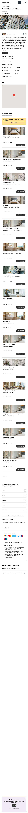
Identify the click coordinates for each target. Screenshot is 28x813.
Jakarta (8, 6)
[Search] (19, 2)
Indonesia (4, 6)
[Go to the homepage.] (6, 2)
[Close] (24, 798)
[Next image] (26, 24)
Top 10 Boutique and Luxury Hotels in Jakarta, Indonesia (13, 573)
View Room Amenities (7, 142)
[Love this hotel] (25, 34)
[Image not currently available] (14, 131)
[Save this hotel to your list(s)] (23, 34)
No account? (14, 808)
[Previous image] (2, 24)
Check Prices (14, 122)
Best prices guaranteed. (7, 115)
